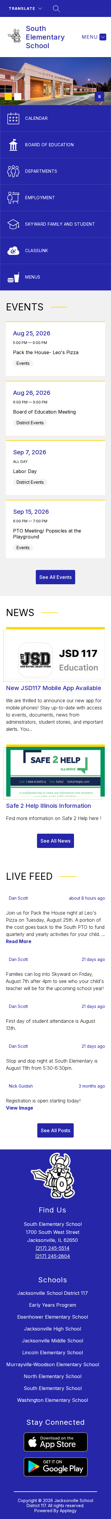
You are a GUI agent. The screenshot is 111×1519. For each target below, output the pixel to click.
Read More (18, 941)
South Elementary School (53, 1388)
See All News (55, 841)
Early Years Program (52, 1305)
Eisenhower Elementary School (52, 1317)
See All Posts (55, 1130)
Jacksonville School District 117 (52, 1293)
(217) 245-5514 (53, 1248)
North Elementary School (52, 1376)
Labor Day (26, 471)
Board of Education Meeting (46, 412)
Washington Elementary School (52, 1400)
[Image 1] (8, 96)
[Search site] (56, 8)
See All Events (55, 577)
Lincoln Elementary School (52, 1352)
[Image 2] (17, 96)
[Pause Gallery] (99, 96)
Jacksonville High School (52, 1329)
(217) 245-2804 (52, 1256)
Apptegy (68, 1510)
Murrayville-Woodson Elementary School (52, 1364)
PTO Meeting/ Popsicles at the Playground (47, 534)
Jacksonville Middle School (52, 1341)
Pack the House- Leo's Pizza (47, 352)
